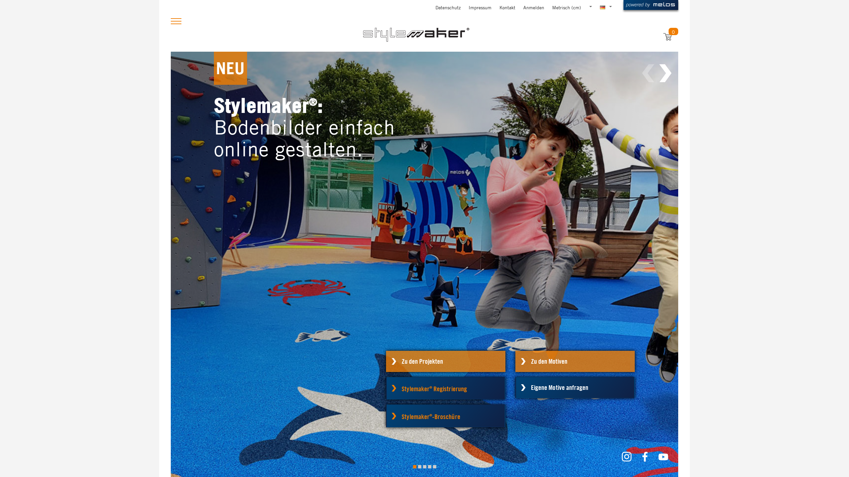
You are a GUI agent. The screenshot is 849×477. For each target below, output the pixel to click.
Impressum (480, 7)
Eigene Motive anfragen (559, 387)
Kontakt (507, 7)
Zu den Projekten (422, 361)
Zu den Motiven (549, 361)
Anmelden (533, 7)
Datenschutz (448, 7)
